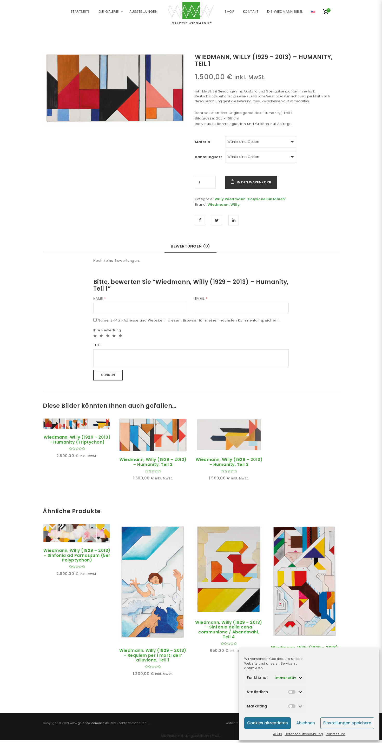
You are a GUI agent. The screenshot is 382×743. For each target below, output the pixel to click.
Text (97, 345)
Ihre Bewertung (107, 330)
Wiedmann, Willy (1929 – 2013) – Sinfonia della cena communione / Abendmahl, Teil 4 (228, 630)
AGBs (277, 734)
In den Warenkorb (254, 182)
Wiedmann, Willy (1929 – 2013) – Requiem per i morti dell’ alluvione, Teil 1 (152, 655)
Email (201, 298)
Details (83, 424)
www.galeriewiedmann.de (89, 723)
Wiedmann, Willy (224, 204)
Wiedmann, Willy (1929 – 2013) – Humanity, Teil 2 (153, 462)
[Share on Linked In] (233, 220)
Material (203, 141)
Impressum (335, 734)
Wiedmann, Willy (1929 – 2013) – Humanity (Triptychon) (77, 439)
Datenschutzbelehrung (304, 734)
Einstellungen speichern (347, 723)
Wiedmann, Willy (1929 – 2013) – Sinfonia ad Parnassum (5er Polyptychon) (76, 555)
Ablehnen (305, 723)
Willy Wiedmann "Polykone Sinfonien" (251, 199)
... (149, 723)
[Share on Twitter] (217, 220)
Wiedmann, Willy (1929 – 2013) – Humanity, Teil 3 (229, 462)
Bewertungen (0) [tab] (190, 246)
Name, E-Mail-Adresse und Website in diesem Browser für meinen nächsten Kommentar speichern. (188, 320)
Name (99, 298)
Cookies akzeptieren (267, 723)
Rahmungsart (208, 157)
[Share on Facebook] (200, 220)
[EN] (313, 11)
